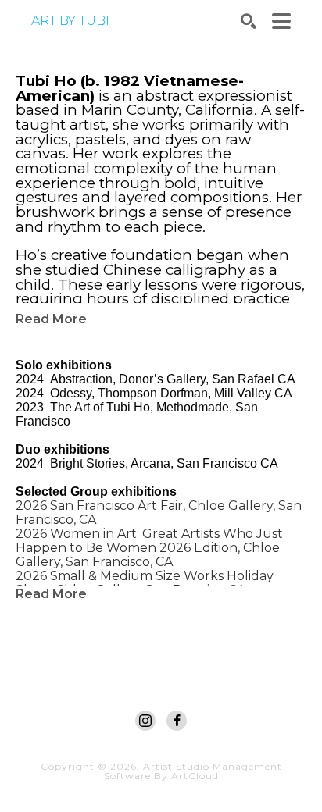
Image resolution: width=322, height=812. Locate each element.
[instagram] (145, 720)
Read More (51, 319)
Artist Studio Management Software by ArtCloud (193, 771)
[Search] (248, 21)
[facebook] (176, 720)
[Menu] (281, 21)
